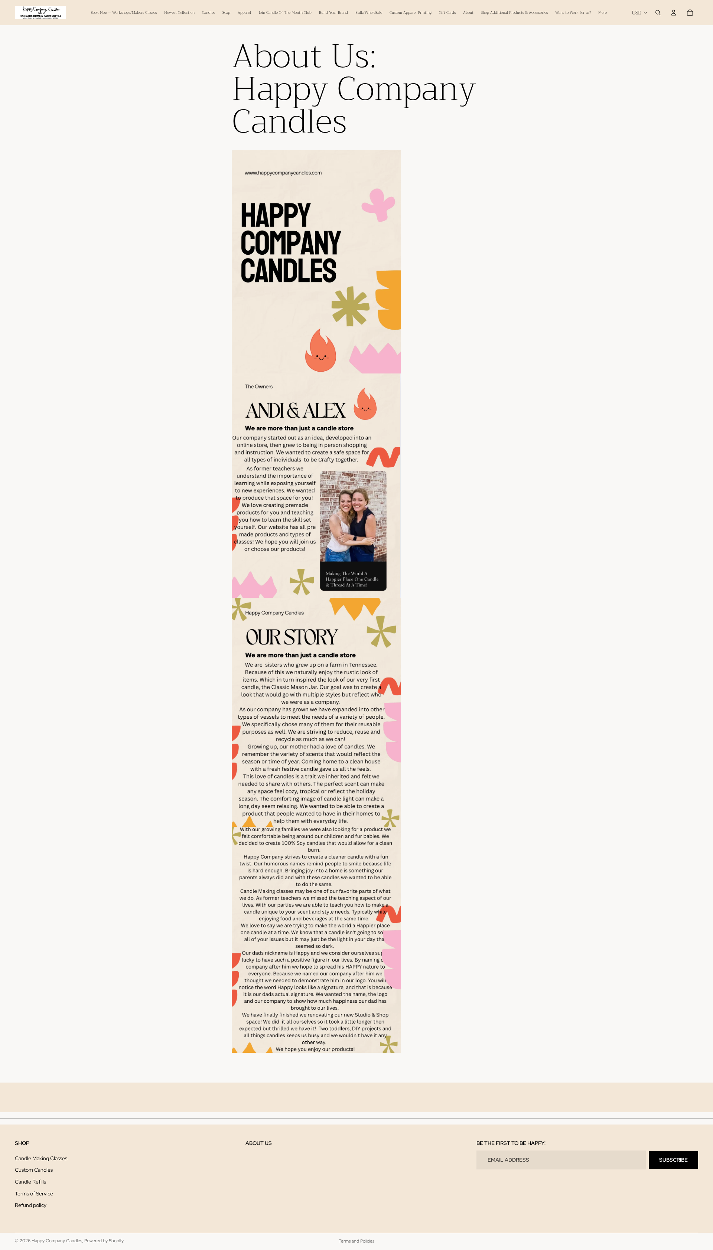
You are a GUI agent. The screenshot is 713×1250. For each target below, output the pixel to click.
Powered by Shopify (104, 1241)
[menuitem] (603, 12)
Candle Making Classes (41, 1158)
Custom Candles (34, 1170)
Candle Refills (30, 1181)
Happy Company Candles (57, 1241)
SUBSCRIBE (673, 1159)
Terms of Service (34, 1193)
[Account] (673, 12)
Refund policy (30, 1205)
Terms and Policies (356, 1241)
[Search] (658, 12)
